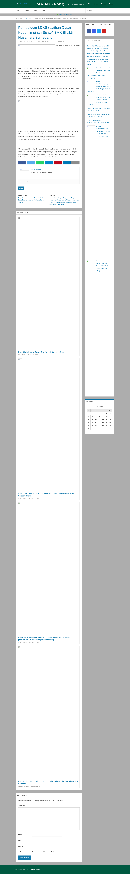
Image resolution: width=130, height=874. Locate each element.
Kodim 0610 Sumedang (50, 4)
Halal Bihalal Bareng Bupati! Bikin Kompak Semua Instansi (41, 352)
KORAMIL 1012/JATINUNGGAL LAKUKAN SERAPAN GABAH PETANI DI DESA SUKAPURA (103, 131)
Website (20, 846)
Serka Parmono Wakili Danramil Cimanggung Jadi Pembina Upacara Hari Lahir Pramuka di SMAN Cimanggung (98, 73)
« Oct (88, 430)
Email (20, 840)
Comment (21, 805)
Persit (111, 4)
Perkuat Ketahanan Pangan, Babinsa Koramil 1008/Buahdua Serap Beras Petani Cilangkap (103, 266)
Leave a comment (60, 41)
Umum (96, 4)
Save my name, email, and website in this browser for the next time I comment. (44, 852)
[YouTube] (104, 31)
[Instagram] (22, 182)
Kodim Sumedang (43, 41)
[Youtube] (27, 182)
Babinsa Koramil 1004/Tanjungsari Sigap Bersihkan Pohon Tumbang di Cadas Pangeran (99, 100)
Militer (89, 4)
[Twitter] (25, 182)
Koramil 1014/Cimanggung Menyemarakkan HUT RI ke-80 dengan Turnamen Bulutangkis (99, 86)
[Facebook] (20, 182)
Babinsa (103, 4)
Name (20, 834)
